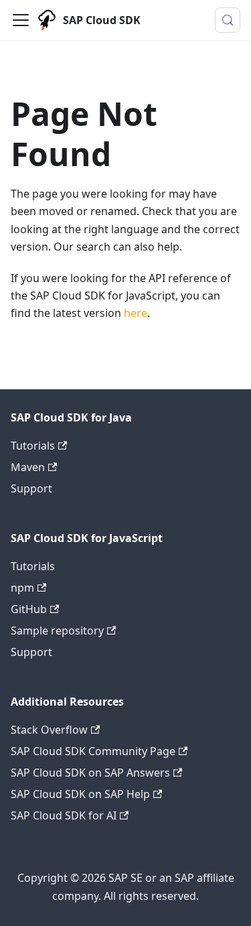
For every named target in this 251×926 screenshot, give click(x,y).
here (135, 313)
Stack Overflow (49, 729)
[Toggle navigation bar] (21, 20)
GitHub (29, 609)
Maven (28, 467)
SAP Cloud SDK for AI (63, 815)
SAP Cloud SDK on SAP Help (80, 794)
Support (31, 488)
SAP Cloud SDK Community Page (93, 751)
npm (22, 587)
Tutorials (33, 445)
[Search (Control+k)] (227, 20)
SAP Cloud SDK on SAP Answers (90, 772)
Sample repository (57, 630)
